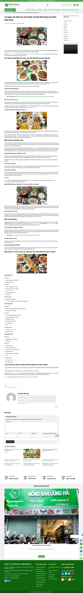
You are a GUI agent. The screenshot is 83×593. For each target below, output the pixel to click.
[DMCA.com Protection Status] (17, 581)
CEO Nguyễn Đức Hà (53, 570)
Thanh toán (66, 32)
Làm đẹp (65, 24)
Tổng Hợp (66, 38)
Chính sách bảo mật (40, 575)
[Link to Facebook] (62, 573)
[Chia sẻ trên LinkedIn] (16, 387)
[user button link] (74, 5)
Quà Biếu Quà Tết (47, 9)
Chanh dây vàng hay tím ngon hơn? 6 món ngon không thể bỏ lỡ (50, 460)
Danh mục (39, 9)
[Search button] (47, 5)
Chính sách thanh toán (40, 577)
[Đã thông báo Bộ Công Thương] (7, 581)
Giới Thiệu (33, 9)
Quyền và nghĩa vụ (40, 584)
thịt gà (23, 166)
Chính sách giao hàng (40, 567)
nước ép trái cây (50, 223)
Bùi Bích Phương (20, 23)
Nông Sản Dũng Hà (12, 54)
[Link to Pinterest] (72, 573)
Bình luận (8, 421)
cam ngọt (14, 360)
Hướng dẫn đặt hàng (40, 582)
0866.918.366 (69, 567)
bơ (30, 136)
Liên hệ (50, 572)
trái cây (32, 223)
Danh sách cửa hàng (53, 579)
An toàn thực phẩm (68, 20)
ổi (16, 329)
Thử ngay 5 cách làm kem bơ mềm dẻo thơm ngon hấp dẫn (12, 460)
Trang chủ (6, 12)
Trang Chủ (28, 9)
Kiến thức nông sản (56, 9)
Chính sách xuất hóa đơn (41, 573)
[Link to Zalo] (66, 573)
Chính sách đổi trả (40, 569)
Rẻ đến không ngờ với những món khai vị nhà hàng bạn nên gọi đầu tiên (35, 96)
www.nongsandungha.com (13, 578)
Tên (7, 433)
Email (20, 433)
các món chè (37, 223)
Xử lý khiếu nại (39, 586)
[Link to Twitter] (69, 573)
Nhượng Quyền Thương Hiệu (68, 9)
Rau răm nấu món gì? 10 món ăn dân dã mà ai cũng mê (31, 460)
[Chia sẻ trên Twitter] (8, 387)
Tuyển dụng (66, 40)
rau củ (17, 136)
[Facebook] (56, 407)
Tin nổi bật (66, 36)
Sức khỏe (66, 30)
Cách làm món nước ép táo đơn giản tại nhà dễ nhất (25, 235)
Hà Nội (65, 579)
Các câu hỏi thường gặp (41, 580)
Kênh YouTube (52, 574)
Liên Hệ (77, 9)
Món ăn (10, 12)
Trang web (33, 433)
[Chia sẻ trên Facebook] (6, 387)
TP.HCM (73, 579)
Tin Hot (65, 34)
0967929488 (70, 479)
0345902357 (51, 479)
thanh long (13, 329)
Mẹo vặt (65, 26)
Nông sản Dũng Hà (15, 373)
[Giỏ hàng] (77, 5)
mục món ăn (27, 377)
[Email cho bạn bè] (11, 387)
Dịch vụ (65, 22)
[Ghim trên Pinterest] (13, 387)
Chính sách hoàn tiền (40, 571)
